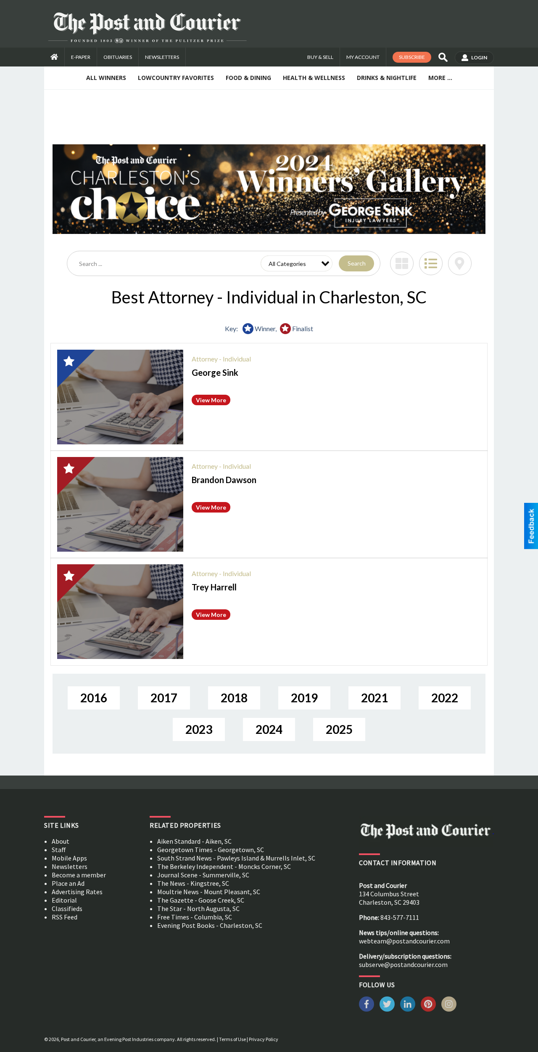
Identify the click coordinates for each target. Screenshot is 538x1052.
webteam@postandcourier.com (404, 941)
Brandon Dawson (224, 480)
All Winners (106, 78)
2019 (304, 698)
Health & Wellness (314, 78)
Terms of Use (232, 1039)
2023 (198, 729)
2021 (374, 698)
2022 (444, 698)
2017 (163, 698)
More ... (440, 78)
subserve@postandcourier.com (403, 964)
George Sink (215, 372)
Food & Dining (248, 78)
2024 (269, 729)
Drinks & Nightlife (387, 78)
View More (211, 400)
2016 (93, 698)
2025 (339, 729)
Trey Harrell (214, 587)
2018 (234, 698)
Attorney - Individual (221, 359)
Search (357, 263)
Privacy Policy (263, 1039)
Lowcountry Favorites (176, 78)
